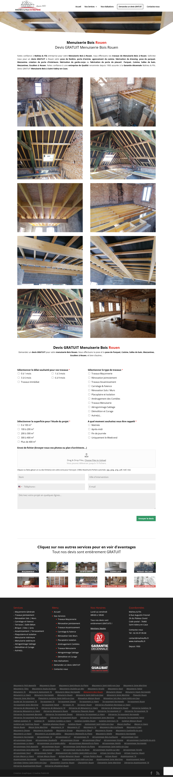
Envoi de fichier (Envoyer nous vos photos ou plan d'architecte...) (52, 447)
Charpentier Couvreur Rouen (62, 762)
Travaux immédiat (30, 381)
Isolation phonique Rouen (54, 724)
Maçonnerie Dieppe (22, 730)
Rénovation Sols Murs (67, 636)
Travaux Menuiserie (102, 402)
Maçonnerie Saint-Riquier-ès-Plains (73, 685)
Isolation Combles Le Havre (59, 721)
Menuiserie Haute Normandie (138, 692)
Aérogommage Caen (129, 737)
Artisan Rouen (111, 756)
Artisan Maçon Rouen (46, 756)
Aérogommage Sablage (103, 407)
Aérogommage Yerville (132, 749)
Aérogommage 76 (81, 737)
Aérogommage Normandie (135, 743)
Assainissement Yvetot (135, 759)
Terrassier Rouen (84, 704)
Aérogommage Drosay (70, 740)
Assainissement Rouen (49, 759)
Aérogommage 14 (44, 737)
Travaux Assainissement (104, 381)
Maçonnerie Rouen (47, 685)
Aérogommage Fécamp (113, 740)
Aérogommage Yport (22, 753)
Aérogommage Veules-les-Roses (76, 749)
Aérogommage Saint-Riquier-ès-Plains (79, 746)
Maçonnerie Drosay (64, 730)
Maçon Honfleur (124, 724)
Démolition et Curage (102, 411)
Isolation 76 (39, 721)
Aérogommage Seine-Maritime (26, 749)
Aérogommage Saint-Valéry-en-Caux (113, 746)
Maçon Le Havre (141, 724)
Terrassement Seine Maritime (26, 704)
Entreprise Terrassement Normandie (123, 714)
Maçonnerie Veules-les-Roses (44, 688)
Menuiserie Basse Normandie (67, 692)
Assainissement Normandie (25, 759)
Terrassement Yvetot (50, 704)
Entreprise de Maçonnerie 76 (26, 708)
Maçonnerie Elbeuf (84, 730)
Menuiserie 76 (20, 692)
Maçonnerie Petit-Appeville (25, 685)
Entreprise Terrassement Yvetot (131, 717)
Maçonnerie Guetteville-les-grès (129, 730)
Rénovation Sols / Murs (103, 390)
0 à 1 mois (26, 373)
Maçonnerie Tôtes (21, 688)
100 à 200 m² (27, 429)
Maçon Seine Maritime (38, 727)
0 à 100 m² (26, 425)
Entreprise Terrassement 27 (109, 711)
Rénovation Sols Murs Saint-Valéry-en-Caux (121, 698)
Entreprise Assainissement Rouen (27, 766)
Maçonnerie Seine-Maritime (135, 685)
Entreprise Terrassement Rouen (63, 717)
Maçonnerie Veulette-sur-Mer (72, 688)
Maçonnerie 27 (73, 727)
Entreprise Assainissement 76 (136, 762)
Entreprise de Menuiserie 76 (53, 708)
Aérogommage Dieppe (23, 740)
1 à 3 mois (60, 373)
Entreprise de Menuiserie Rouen (114, 708)
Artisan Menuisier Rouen (69, 756)
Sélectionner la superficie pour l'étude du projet (43, 421)
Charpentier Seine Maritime (109, 762)
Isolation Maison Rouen (132, 721)
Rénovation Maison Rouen (89, 698)
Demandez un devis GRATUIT (130, 6)
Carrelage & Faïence (102, 386)
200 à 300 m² (27, 433)
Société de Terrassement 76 (25, 701)
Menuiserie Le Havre (22, 695)
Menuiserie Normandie (44, 695)
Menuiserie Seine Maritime (118, 695)
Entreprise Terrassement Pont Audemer (30, 717)
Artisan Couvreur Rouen (134, 753)
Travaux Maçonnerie (102, 373)
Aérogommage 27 (63, 737)
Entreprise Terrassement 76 (136, 711)
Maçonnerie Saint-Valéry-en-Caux (106, 685)
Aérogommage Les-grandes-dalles (51, 743)
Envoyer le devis (146, 518)
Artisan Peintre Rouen (92, 756)
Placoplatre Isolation (67, 640)
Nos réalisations (107, 7)
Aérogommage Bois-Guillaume (105, 737)
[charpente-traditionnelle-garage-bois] (123, 284)
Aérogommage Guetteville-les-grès (141, 740)
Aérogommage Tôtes (51, 749)
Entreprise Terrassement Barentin (28, 714)
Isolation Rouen (74, 724)
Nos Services (89, 7)
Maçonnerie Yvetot (134, 688)
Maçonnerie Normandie (126, 733)
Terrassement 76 (47, 701)
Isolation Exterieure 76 (108, 721)
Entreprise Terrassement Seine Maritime (97, 717)
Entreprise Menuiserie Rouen (56, 711)
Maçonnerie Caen (134, 727)
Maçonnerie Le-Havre (22, 733)
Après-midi (97, 429)
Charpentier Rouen (86, 762)
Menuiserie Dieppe (114, 692)
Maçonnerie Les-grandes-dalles (48, 733)
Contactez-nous (153, 7)
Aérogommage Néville (111, 743)
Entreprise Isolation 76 (141, 708)
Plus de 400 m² (28, 441)
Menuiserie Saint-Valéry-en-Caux (89, 695)
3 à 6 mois (26, 377)
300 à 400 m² (27, 437)
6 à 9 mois (60, 377)
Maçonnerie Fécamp (103, 730)
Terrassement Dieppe (67, 701)
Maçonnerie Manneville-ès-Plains (78, 733)
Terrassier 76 (68, 704)
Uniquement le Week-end (104, 437)
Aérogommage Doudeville (46, 740)
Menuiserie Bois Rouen (93, 692)
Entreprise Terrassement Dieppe (59, 714)
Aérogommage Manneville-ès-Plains (84, 743)
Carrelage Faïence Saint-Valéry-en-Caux (30, 762)
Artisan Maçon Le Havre (24, 756)
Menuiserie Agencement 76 (40, 692)
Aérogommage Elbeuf (91, 740)
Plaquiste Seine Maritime (24, 698)
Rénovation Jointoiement (104, 377)
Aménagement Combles (68, 644)
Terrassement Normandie (113, 701)
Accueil (78, 7)
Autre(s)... (96, 415)
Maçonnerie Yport (115, 688)
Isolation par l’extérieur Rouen (26, 724)
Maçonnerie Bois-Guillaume (111, 727)
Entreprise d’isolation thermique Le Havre (112, 704)
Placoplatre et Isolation (103, 394)
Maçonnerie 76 (90, 727)
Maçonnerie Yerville (96, 688)
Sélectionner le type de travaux (105, 370)
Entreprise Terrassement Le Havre (90, 714)
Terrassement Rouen (136, 701)
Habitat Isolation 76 (22, 721)
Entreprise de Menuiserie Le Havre (83, 708)
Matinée (96, 425)
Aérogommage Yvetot (43, 753)
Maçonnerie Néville (104, 733)
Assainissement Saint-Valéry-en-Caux (77, 759)
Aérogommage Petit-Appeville (26, 746)
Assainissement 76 (128, 756)
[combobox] (20, 486)
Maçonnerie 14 (57, 727)
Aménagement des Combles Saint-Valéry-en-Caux (76, 753)
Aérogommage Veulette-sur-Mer (106, 749)
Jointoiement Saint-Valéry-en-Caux (99, 724)
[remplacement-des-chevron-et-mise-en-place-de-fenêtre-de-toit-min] (50, 337)
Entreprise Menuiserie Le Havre (27, 711)
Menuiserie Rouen (64, 695)
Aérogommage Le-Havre (24, 743)
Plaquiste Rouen (140, 695)
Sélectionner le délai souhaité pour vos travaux (43, 370)
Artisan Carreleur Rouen (110, 753)
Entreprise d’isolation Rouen (57, 766)
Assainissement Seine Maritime (110, 759)
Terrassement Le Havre (89, 701)
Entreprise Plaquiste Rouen (82, 711)
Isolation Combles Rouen (84, 721)
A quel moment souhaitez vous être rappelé (112, 421)
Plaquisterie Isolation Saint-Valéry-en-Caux (56, 698)
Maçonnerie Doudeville (43, 730)
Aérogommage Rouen (51, 746)
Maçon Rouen (19, 727)
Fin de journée (99, 433)
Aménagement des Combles (106, 398)
